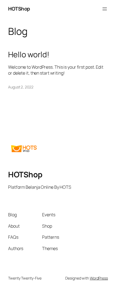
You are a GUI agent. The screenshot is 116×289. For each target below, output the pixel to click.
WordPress (99, 278)
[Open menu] (104, 9)
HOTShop (19, 8)
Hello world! (28, 54)
